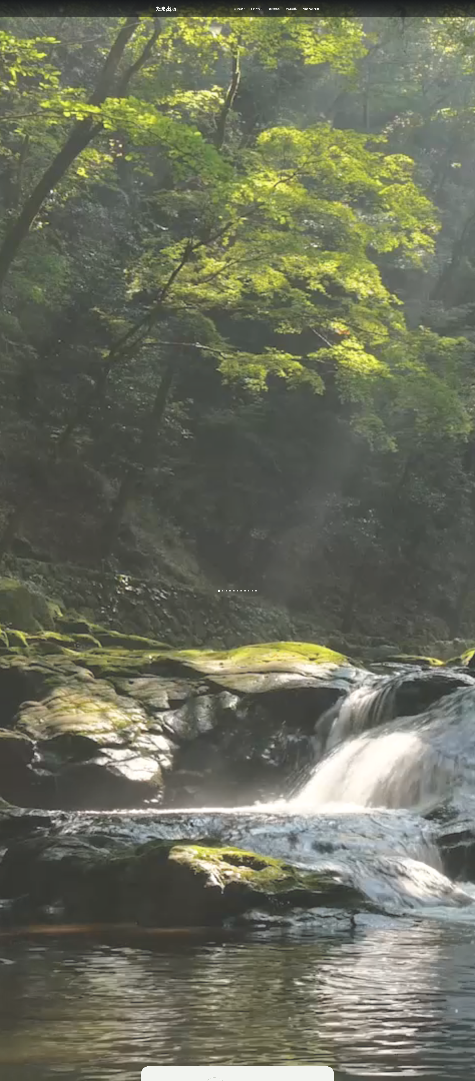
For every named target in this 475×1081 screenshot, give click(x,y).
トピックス (257, 9)
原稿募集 (291, 9)
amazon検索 (311, 9)
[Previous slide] (150, 540)
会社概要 (274, 9)
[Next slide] (325, 540)
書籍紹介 (239, 9)
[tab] (219, 590)
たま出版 (166, 8)
